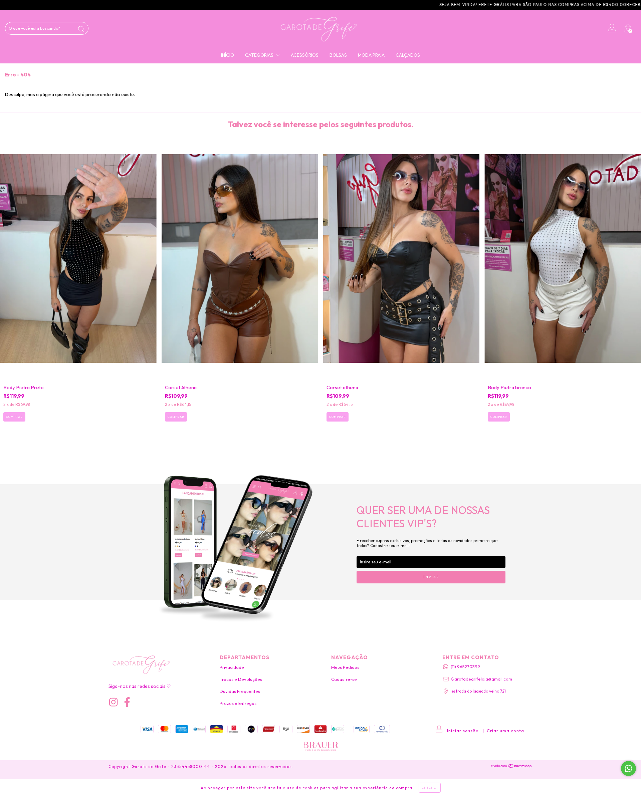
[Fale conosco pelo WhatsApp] (628, 768)
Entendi (430, 787)
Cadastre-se (344, 679)
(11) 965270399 (465, 666)
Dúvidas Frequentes (240, 691)
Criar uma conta (505, 730)
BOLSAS (338, 55)
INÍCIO (227, 55)
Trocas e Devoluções (241, 679)
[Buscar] (81, 29)
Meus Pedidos (345, 667)
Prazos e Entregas (238, 703)
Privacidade (232, 667)
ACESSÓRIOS (304, 55)
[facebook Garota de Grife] (127, 702)
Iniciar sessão (463, 730)
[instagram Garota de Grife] (114, 702)
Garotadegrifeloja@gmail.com (481, 679)
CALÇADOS (408, 55)
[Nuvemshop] (511, 766)
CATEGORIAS (259, 55)
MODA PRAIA (371, 55)
